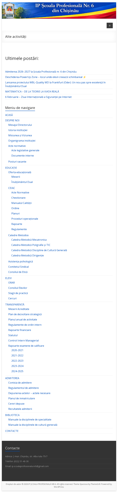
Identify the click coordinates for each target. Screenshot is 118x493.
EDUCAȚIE (11, 167)
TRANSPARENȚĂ (14, 304)
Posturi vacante (17, 161)
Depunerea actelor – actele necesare (29, 393)
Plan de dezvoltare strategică (25, 314)
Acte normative (17, 146)
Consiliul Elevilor (17, 288)
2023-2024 (17, 366)
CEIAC (11, 188)
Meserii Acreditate (18, 309)
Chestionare (18, 197)
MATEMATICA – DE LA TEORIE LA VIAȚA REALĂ (32, 91)
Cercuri (12, 298)
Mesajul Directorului (20, 125)
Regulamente (19, 229)
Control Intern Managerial (23, 340)
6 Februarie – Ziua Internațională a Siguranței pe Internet (38, 97)
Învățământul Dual (22, 182)
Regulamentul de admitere (23, 388)
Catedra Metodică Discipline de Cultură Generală (39, 250)
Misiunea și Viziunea (20, 135)
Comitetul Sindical (18, 266)
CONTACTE (11, 431)
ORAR (11, 282)
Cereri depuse (16, 403)
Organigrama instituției (21, 140)
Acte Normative (20, 192)
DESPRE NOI (12, 120)
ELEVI (8, 278)
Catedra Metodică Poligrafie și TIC (30, 245)
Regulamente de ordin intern (24, 324)
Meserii (15, 176)
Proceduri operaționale (24, 218)
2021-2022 (17, 355)
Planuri (15, 213)
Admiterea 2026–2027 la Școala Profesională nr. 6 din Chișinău (41, 71)
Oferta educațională (19, 172)
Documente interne (22, 155)
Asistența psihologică (20, 261)
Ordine (15, 208)
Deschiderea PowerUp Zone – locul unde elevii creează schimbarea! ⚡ (45, 77)
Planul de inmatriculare (21, 398)
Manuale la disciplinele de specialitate (29, 419)
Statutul (13, 335)
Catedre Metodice (18, 235)
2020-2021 (17, 350)
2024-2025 (17, 371)
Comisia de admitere (20, 382)
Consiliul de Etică (18, 272)
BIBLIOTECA (12, 415)
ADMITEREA (12, 378)
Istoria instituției (17, 130)
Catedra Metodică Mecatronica (29, 239)
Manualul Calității (21, 203)
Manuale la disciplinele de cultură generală (32, 424)
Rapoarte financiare (19, 330)
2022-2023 (17, 360)
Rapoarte (16, 224)
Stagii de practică (18, 293)
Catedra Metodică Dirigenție (27, 255)
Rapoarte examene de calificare (26, 345)
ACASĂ (9, 115)
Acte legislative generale (25, 150)
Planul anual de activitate (22, 319)
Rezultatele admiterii (20, 409)
